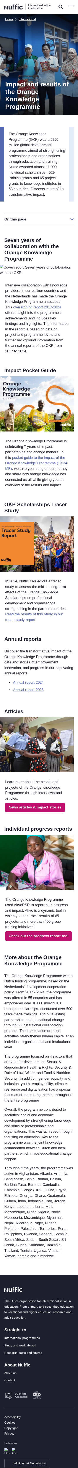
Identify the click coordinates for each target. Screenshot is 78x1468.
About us (10, 1373)
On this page (15, 219)
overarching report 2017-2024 (37, 307)
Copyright (11, 1428)
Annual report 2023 (28, 690)
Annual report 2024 (28, 682)
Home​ (9, 19)
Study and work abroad (20, 1345)
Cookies (9, 1422)
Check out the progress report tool (38, 936)
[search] (60, 7)
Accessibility (12, 1417)
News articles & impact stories (35, 807)
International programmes (22, 1338)
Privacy (9, 1433)
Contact (9, 1380)
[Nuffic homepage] (13, 7)
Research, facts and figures (23, 1352)
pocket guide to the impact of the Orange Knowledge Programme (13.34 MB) (36, 463)
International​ (27, 19)
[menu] (71, 7)
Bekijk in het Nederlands (29, 1463)
